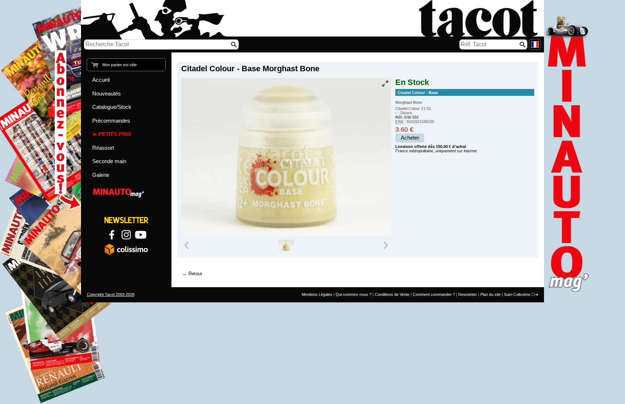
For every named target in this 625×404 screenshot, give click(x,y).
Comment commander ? (434, 294)
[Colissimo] (126, 249)
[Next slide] (385, 245)
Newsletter (467, 294)
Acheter (410, 138)
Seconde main (109, 161)
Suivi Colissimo (517, 294)
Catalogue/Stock (111, 107)
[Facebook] (112, 234)
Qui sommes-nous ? (353, 294)
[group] (286, 245)
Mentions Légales (317, 294)
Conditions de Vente (392, 294)
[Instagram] (126, 234)
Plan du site (490, 294)
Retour (195, 273)
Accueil (101, 80)
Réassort (103, 148)
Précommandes (111, 121)
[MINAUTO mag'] (126, 192)
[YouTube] (140, 234)
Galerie (100, 175)
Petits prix (114, 134)
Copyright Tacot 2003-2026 (111, 294)
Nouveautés (106, 93)
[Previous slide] (187, 245)
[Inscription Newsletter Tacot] (126, 220)
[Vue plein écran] (385, 84)
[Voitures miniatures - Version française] (535, 44)
